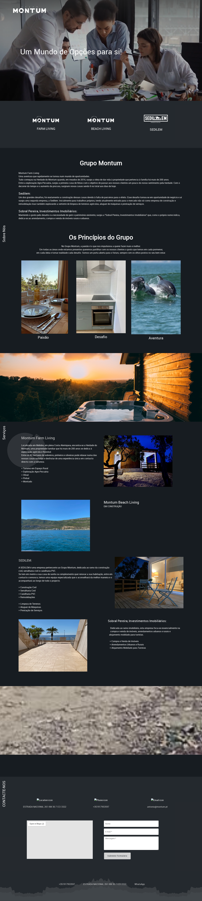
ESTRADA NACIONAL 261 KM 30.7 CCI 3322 (44, 806)
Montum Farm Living (38, 437)
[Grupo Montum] (29, 10)
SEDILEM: (25, 560)
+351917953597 (101, 806)
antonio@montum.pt (157, 806)
